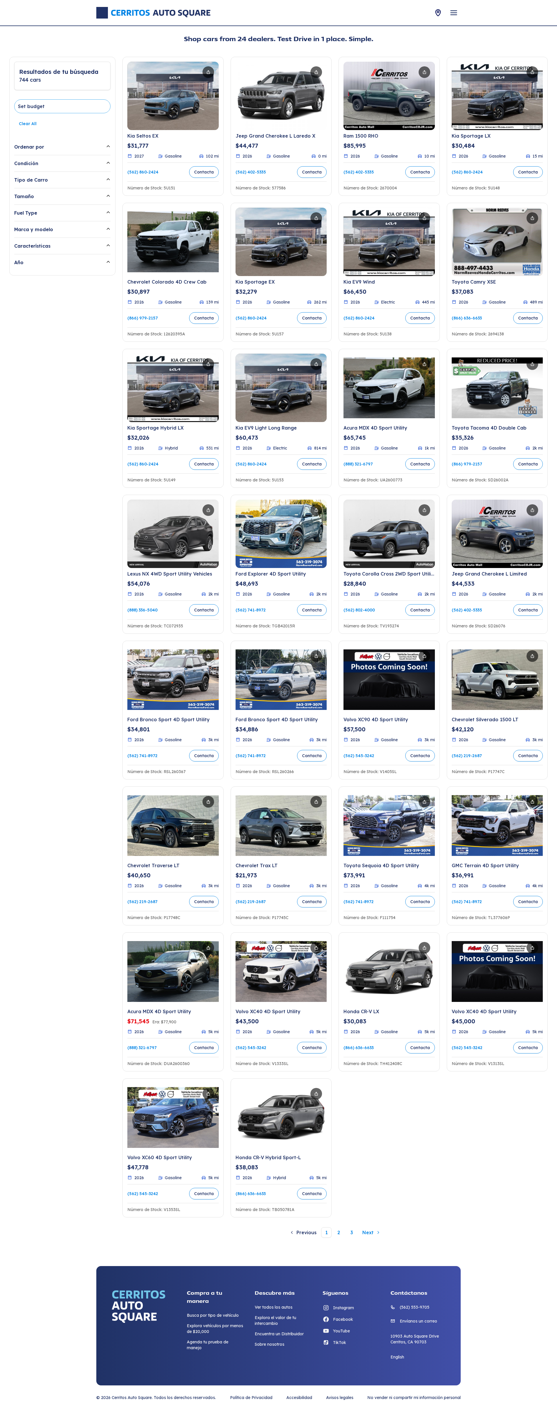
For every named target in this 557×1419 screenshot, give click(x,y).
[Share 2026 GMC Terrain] (532, 802)
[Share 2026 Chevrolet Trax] (316, 802)
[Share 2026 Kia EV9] (424, 218)
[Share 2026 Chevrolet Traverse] (208, 802)
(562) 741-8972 (251, 610)
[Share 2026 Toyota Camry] (532, 218)
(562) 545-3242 (358, 755)
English (397, 1357)
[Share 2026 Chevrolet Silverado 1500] (532, 656)
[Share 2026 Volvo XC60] (208, 1094)
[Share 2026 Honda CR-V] (424, 948)
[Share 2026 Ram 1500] (424, 72)
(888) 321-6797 (358, 464)
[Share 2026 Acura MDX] (424, 364)
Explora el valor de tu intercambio (275, 1320)
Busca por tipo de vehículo (213, 1315)
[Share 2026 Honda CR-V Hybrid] (316, 1094)
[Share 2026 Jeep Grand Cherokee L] (316, 72)
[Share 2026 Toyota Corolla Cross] (424, 510)
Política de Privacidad (251, 1397)
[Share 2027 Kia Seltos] (208, 72)
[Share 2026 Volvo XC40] (316, 948)
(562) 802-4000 (359, 610)
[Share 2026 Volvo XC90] (424, 656)
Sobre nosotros (269, 1344)
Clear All (28, 123)
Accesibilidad (299, 1397)
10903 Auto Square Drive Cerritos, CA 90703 (414, 1339)
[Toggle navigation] (454, 13)
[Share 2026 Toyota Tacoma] (532, 364)
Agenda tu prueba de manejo (207, 1344)
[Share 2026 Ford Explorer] (316, 510)
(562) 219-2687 (467, 755)
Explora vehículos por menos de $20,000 (215, 1328)
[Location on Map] (438, 12)
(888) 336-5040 (142, 610)
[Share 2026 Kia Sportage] (532, 72)
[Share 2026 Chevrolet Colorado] (208, 218)
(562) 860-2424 (142, 172)
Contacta (204, 172)
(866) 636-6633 (467, 318)
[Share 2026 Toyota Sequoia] (424, 802)
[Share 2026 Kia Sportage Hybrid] (208, 364)
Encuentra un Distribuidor (279, 1333)
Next (368, 1232)
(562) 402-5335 (251, 172)
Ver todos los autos (273, 1307)
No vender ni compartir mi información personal (414, 1397)
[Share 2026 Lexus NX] (208, 510)
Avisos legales (339, 1397)
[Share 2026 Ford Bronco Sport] (208, 656)
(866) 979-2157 (142, 318)
